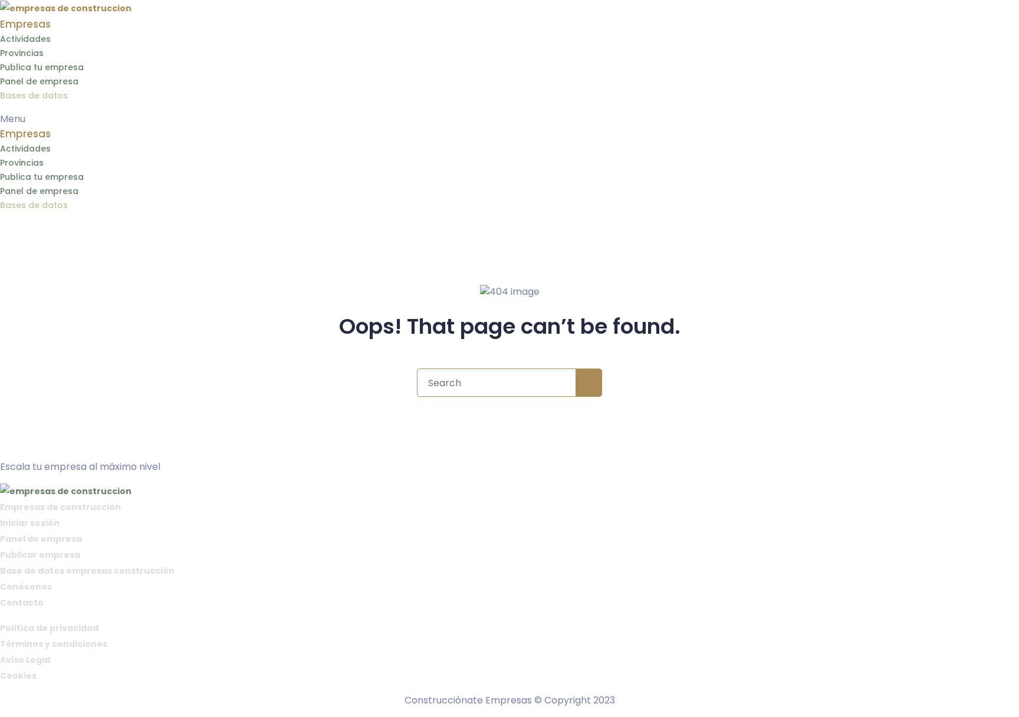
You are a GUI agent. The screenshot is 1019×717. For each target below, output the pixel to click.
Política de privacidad (49, 628)
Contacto (22, 603)
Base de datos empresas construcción (87, 571)
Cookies (18, 676)
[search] (589, 383)
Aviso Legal (25, 660)
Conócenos (26, 587)
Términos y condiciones (53, 644)
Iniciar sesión (30, 523)
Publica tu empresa (42, 67)
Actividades (25, 39)
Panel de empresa (39, 81)
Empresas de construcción (60, 507)
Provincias (22, 53)
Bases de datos (34, 95)
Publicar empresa (40, 555)
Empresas (25, 24)
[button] (509, 119)
